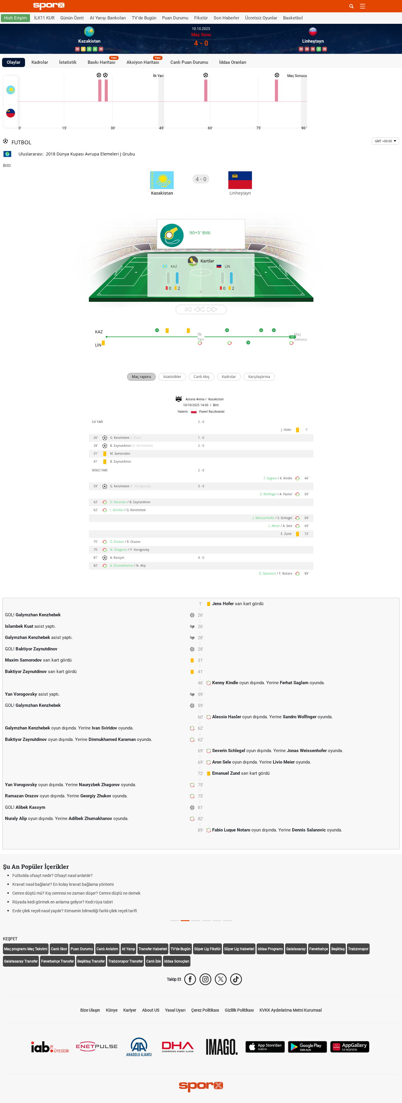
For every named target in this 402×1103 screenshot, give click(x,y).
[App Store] (265, 1046)
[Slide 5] (227, 920)
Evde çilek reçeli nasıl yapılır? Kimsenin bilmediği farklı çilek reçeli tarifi (74, 910)
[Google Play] (307, 1046)
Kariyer (129, 1010)
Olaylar (13, 62)
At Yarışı (128, 949)
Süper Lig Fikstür (207, 949)
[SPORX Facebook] (190, 979)
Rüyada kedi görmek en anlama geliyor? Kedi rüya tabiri (62, 902)
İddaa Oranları (232, 62)
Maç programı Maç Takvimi (25, 949)
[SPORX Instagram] (205, 979)
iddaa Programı (270, 949)
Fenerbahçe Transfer (57, 961)
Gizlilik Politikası (239, 1010)
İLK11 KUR (44, 18)
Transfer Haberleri (153, 949)
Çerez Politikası (205, 1010)
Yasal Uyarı (175, 1010)
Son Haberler (226, 18)
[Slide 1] (185, 920)
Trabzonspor (358, 949)
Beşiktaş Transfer (91, 961)
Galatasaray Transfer (21, 961)
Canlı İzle (153, 961)
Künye (111, 1010)
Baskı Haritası (102, 61)
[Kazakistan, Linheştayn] (10, 101)
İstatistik (68, 62)
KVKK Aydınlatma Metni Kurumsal (291, 1010)
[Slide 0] (174, 920)
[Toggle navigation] (362, 6)
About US (150, 1010)
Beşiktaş (338, 949)
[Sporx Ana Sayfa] (50, 6)
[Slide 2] (195, 920)
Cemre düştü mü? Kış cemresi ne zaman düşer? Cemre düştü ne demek (76, 893)
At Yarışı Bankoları (108, 18)
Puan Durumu (175, 18)
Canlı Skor (59, 949)
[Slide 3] (206, 920)
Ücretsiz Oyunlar (261, 18)
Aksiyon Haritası (144, 61)
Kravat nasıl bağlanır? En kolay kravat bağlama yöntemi (63, 884)
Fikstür (201, 18)
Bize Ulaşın (90, 1010)
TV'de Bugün (144, 18)
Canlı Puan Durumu (189, 62)
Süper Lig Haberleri (239, 949)
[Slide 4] (216, 920)
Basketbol (293, 18)
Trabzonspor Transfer (125, 961)
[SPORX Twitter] (220, 979)
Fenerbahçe (318, 949)
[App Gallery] (350, 1046)
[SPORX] (201, 1087)
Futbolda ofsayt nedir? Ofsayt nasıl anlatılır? (52, 875)
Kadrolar (39, 62)
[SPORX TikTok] (236, 979)
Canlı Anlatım (107, 949)
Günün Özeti (72, 18)
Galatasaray (296, 949)
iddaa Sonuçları (176, 961)
